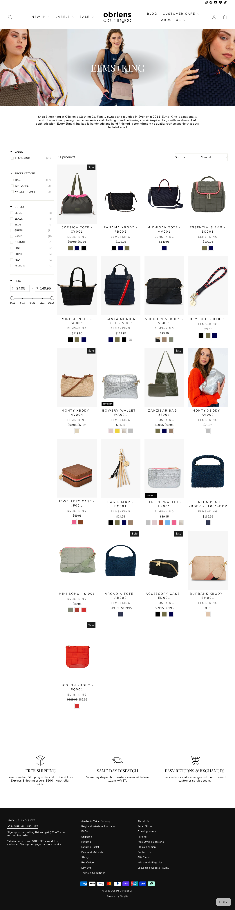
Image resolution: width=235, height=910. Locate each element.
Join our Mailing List (150, 862)
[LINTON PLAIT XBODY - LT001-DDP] (208, 468)
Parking (142, 836)
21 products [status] (66, 157)
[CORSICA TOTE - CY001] (77, 194)
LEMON (117, 431)
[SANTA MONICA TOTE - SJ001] (121, 285)
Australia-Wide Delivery (95, 821)
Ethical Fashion (147, 847)
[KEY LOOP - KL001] (208, 285)
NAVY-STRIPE (130, 339)
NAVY (77, 248)
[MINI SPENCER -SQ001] (77, 285)
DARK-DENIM (207, 522)
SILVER (130, 431)
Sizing (84, 857)
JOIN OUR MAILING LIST (22, 826)
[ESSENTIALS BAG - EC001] (208, 194)
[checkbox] (32, 158)
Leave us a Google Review (153, 868)
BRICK (77, 610)
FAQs (84, 831)
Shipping (86, 836)
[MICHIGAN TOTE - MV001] (164, 194)
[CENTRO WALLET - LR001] (164, 468)
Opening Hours (147, 831)
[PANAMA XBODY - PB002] (121, 194)
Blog (152, 14)
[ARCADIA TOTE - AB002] (121, 560)
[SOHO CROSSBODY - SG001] (164, 285)
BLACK (83, 248)
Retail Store (145, 826)
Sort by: (193, 157)
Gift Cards (144, 857)
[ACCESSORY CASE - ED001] (164, 560)
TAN (80, 521)
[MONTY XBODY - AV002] (208, 377)
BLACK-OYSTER (157, 339)
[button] (225, 17)
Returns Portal (90, 847)
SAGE (170, 339)
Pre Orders (88, 862)
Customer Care (180, 14)
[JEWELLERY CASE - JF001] (77, 468)
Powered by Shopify (117, 896)
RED (83, 610)
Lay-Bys (86, 868)
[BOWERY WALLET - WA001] (121, 377)
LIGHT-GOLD (123, 431)
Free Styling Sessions (151, 842)
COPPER (161, 522)
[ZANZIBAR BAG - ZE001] (164, 377)
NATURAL (77, 431)
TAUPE (164, 339)
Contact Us (144, 852)
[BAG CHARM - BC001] (121, 468)
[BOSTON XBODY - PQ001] (77, 651)
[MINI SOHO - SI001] (77, 560)
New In (39, 17)
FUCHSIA (73, 521)
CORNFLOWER (167, 522)
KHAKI (70, 248)
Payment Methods (92, 852)
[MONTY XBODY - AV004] (77, 377)
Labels (63, 17)
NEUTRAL (207, 614)
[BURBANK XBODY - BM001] (208, 560)
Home (116, 59)
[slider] (12, 298)
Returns (86, 842)
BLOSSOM (110, 431)
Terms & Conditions (93, 873)
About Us (171, 20)
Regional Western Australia (98, 826)
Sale (85, 17)
